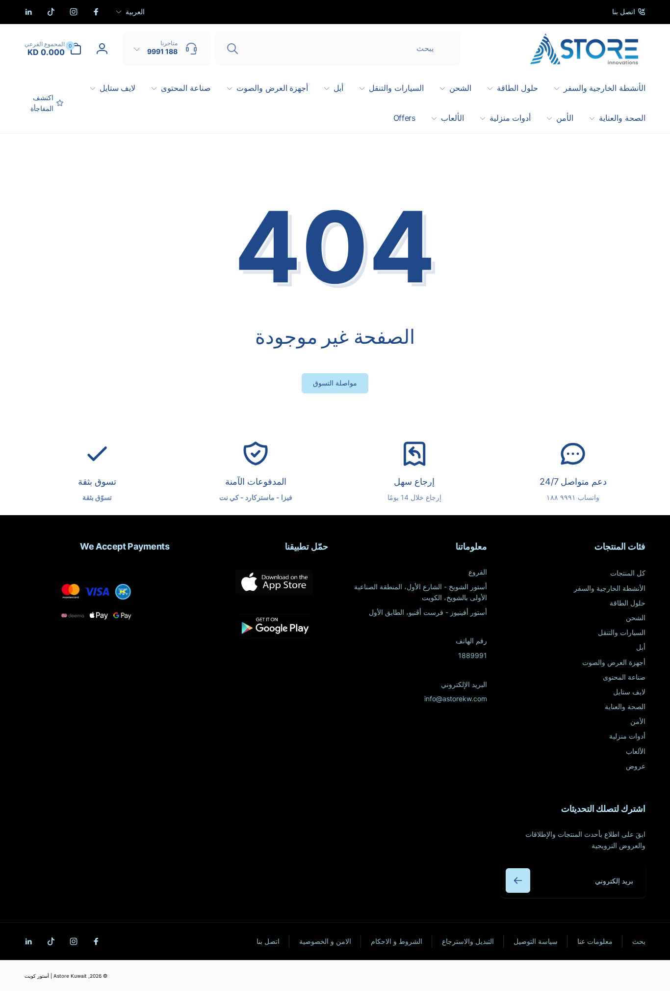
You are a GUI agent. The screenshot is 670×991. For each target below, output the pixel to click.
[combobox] (338, 48)
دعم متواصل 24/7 (573, 481)
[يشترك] (518, 880)
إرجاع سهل (414, 481)
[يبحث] (232, 48)
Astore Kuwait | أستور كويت (56, 976)
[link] (628, 11)
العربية (135, 11)
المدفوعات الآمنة (255, 481)
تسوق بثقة (97, 481)
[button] (53, 48)
